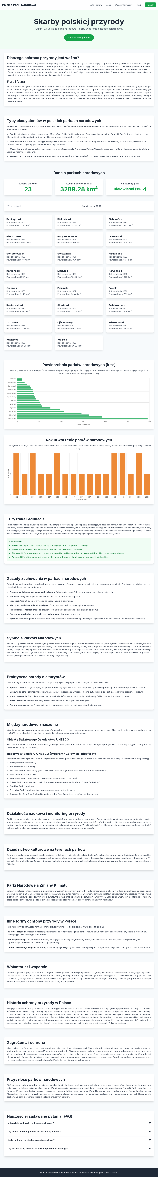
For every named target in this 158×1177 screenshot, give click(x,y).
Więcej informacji (123, 5)
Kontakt (150, 5)
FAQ (139, 5)
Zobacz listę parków (79, 37)
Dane (108, 5)
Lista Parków (96, 5)
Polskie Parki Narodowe (19, 5)
